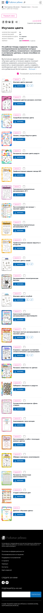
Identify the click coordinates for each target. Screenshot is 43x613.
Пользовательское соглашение (12, 554)
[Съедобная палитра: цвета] (7, 121)
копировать (31, 85)
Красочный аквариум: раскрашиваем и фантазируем (25, 315)
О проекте (5, 561)
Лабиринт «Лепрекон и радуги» (25, 385)
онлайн (27, 85)
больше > (32, 69)
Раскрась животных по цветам (25, 368)
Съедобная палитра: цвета (23, 118)
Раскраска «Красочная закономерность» (22, 476)
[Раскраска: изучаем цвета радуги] (7, 157)
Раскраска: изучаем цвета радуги (26, 153)
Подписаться (35, 594)
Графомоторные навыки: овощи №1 (27, 171)
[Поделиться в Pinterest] (6, 22)
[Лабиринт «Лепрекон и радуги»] (7, 389)
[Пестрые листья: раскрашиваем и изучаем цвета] (7, 335)
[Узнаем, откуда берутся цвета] (7, 139)
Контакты (5, 567)
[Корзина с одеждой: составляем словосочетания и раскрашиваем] (7, 353)
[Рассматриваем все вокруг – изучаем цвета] (7, 210)
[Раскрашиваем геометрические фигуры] (7, 282)
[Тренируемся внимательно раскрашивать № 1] (7, 192)
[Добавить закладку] (16, 22)
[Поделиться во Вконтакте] (9, 22)
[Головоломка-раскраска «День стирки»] (7, 407)
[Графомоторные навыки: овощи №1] (7, 174)
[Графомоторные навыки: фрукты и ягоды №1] (7, 246)
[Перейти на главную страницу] (14, 2)
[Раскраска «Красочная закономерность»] (7, 478)
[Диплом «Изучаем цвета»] (7, 514)
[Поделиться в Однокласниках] (12, 22)
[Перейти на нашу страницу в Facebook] (3, 582)
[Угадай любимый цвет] (7, 496)
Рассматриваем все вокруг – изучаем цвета (24, 208)
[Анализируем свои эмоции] (7, 424)
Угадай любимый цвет (22, 493)
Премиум (5, 564)
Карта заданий (7, 570)
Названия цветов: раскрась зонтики (27, 100)
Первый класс (9, 16)
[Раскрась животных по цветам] (7, 371)
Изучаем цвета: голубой (22, 296)
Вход (40, 2)
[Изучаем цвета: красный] (7, 85)
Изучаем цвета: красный (22, 82)
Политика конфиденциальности (13, 551)
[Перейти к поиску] (24, 2)
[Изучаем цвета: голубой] (7, 299)
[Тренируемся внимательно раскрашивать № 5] (7, 228)
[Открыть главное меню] (3, 2)
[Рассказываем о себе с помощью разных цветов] (7, 442)
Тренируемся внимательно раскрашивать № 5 (24, 226)
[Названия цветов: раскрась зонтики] (7, 103)
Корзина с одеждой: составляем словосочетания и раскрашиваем (26, 350)
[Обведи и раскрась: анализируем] (7, 460)
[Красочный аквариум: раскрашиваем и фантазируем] (7, 317)
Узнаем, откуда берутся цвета (24, 135)
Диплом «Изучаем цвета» (23, 510)
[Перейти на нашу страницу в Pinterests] (7, 582)
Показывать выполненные (30, 74)
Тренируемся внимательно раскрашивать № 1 (24, 190)
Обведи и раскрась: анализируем (26, 457)
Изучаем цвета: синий (21, 260)
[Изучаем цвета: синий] (7, 264)
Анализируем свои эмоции (24, 421)
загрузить (20, 86)
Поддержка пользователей (11, 557)
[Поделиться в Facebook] (3, 22)
